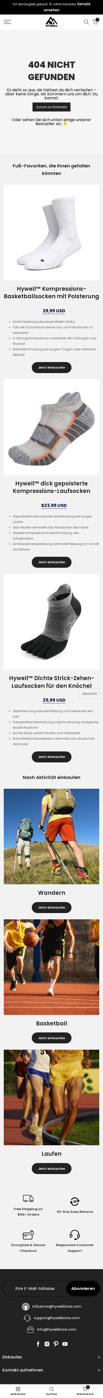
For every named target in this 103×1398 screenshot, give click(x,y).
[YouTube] (65, 1344)
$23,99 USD (54, 505)
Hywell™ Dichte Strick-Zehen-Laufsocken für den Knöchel (51, 682)
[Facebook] (38, 1344)
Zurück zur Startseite (51, 107)
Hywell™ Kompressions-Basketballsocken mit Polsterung (51, 293)
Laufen (52, 1154)
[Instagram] (47, 1344)
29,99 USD (54, 311)
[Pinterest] (56, 1344)
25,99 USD (54, 700)
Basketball (51, 1023)
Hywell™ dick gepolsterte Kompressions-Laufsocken (51, 487)
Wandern (51, 893)
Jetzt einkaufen (51, 367)
